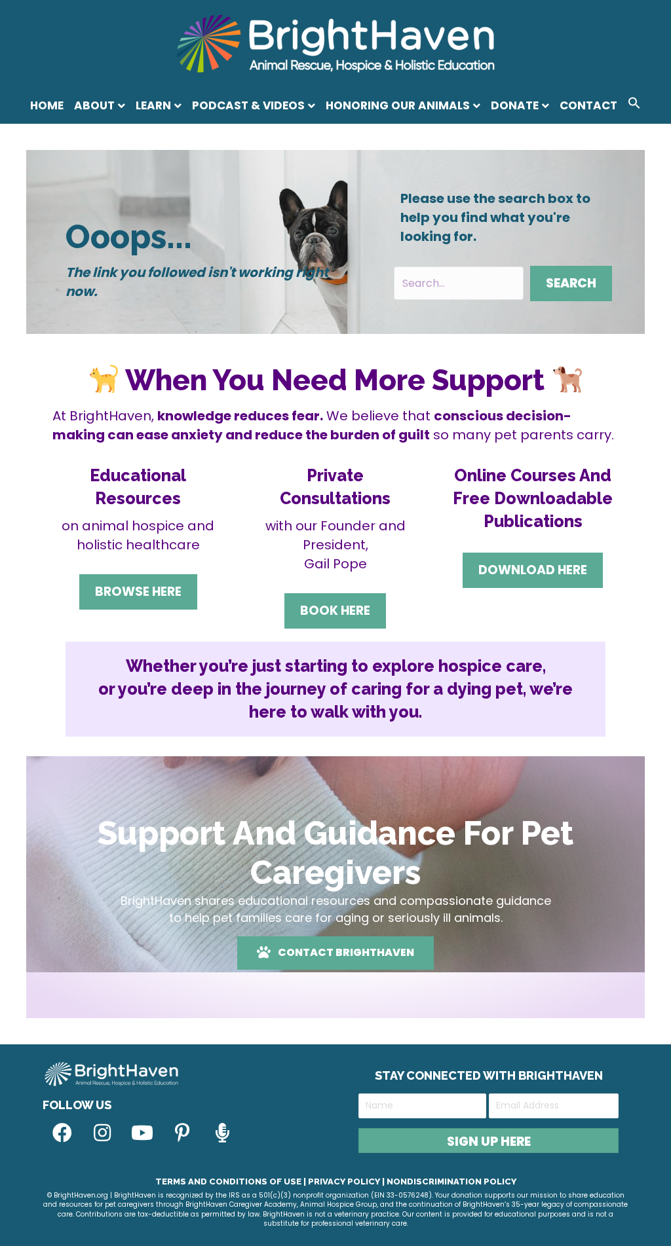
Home (47, 105)
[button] (634, 105)
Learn (153, 105)
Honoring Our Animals (398, 105)
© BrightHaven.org (77, 1195)
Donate (515, 105)
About (94, 105)
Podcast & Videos (248, 105)
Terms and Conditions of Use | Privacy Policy (267, 1181)
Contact (588, 105)
